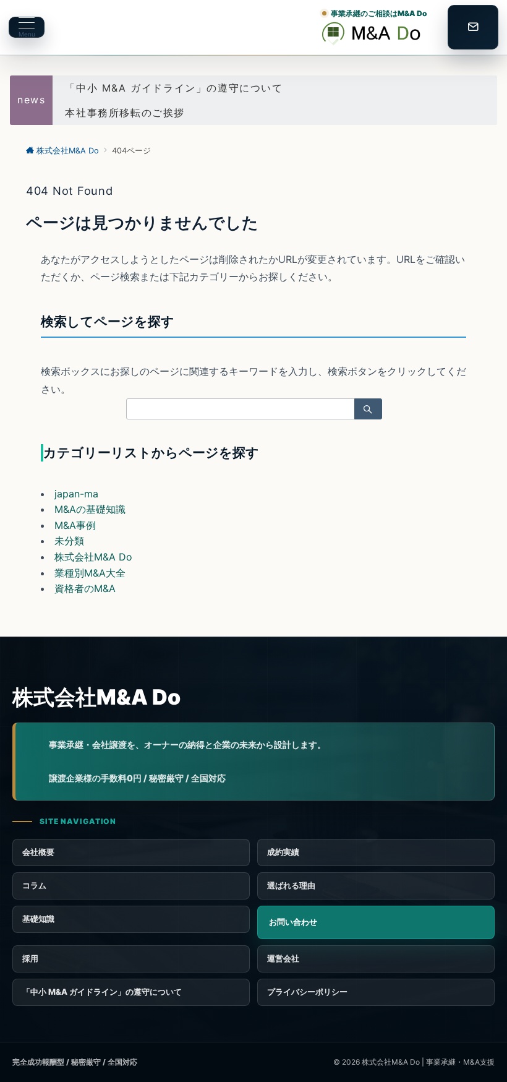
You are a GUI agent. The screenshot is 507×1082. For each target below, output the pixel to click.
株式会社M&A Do (93, 557)
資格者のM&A (85, 588)
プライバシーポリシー (307, 992)
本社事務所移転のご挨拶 (125, 112)
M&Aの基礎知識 (90, 509)
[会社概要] (376, 959)
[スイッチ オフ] (473, 27)
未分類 (69, 541)
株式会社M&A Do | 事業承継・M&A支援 (428, 1062)
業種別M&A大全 (90, 573)
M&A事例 (75, 525)
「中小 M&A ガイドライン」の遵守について (174, 88)
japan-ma (76, 493)
